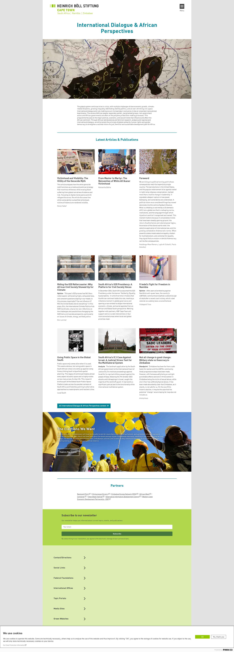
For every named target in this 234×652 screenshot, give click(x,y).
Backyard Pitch (83, 494)
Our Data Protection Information (14, 645)
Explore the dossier (68, 452)
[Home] (74, 7)
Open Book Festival (95, 497)
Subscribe (117, 534)
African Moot (144, 494)
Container (81, 497)
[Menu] (182, 6)
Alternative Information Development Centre (122, 497)
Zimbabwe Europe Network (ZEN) (123, 494)
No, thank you (218, 637)
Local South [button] (61, 393)
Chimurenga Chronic (100, 494)
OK (202, 637)
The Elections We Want (76, 429)
